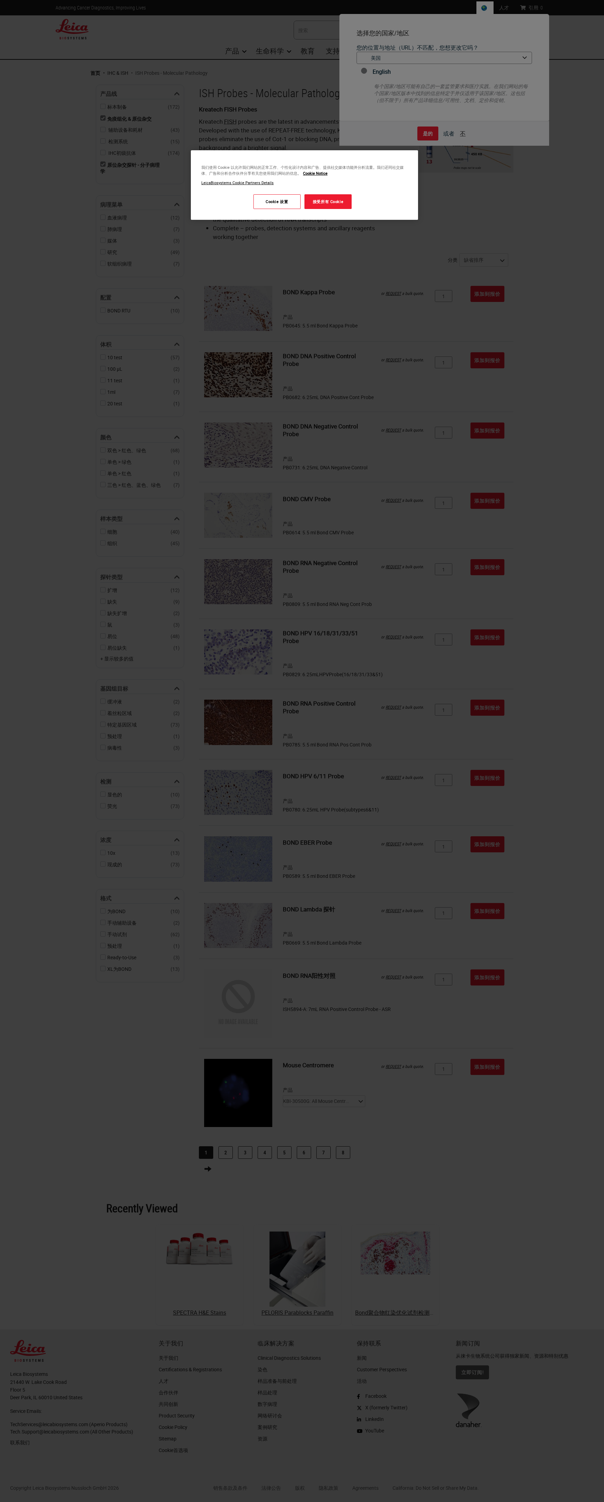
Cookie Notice (315, 173)
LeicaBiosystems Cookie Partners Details (237, 182)
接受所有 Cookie (328, 201)
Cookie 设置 (277, 201)
